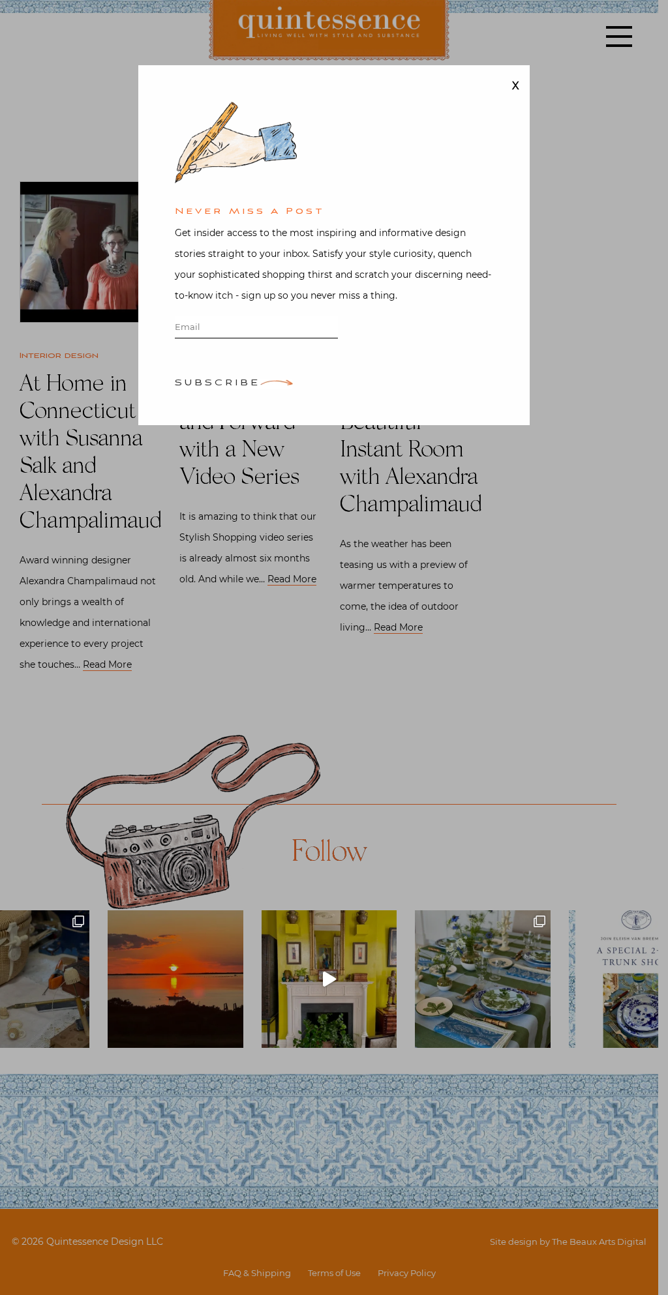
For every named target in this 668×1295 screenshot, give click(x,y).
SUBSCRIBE (217, 384)
